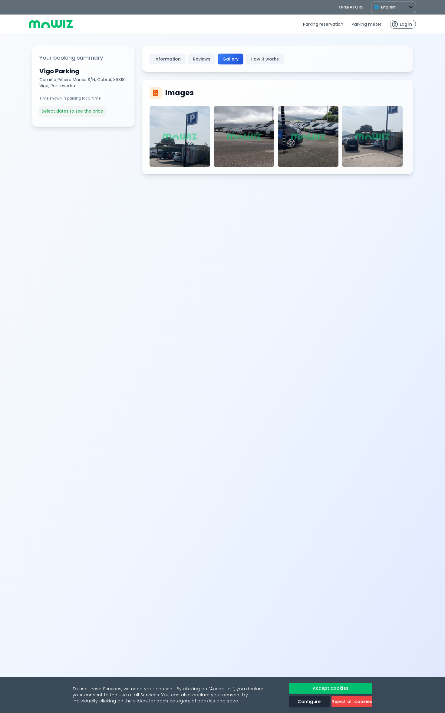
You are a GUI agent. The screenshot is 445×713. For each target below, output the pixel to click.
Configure (309, 701)
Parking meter (366, 24)
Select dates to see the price (72, 111)
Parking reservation (323, 24)
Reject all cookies (351, 701)
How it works (265, 59)
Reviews (201, 59)
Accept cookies (331, 688)
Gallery (230, 59)
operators (351, 7)
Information (167, 59)
